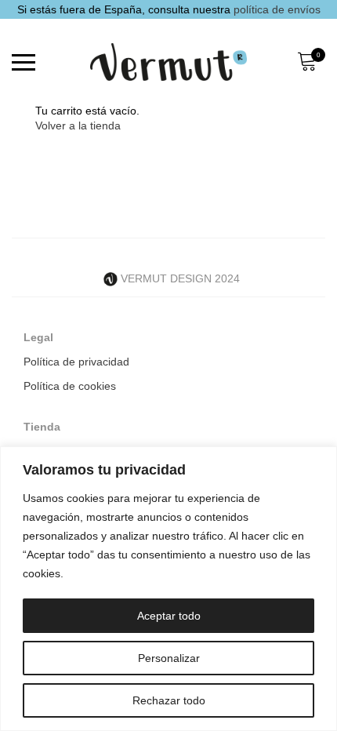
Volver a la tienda (78, 125)
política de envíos (277, 9)
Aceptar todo (169, 615)
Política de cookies (70, 386)
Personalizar (169, 658)
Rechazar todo (168, 700)
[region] (168, 588)
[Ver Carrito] (306, 62)
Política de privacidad (76, 361)
